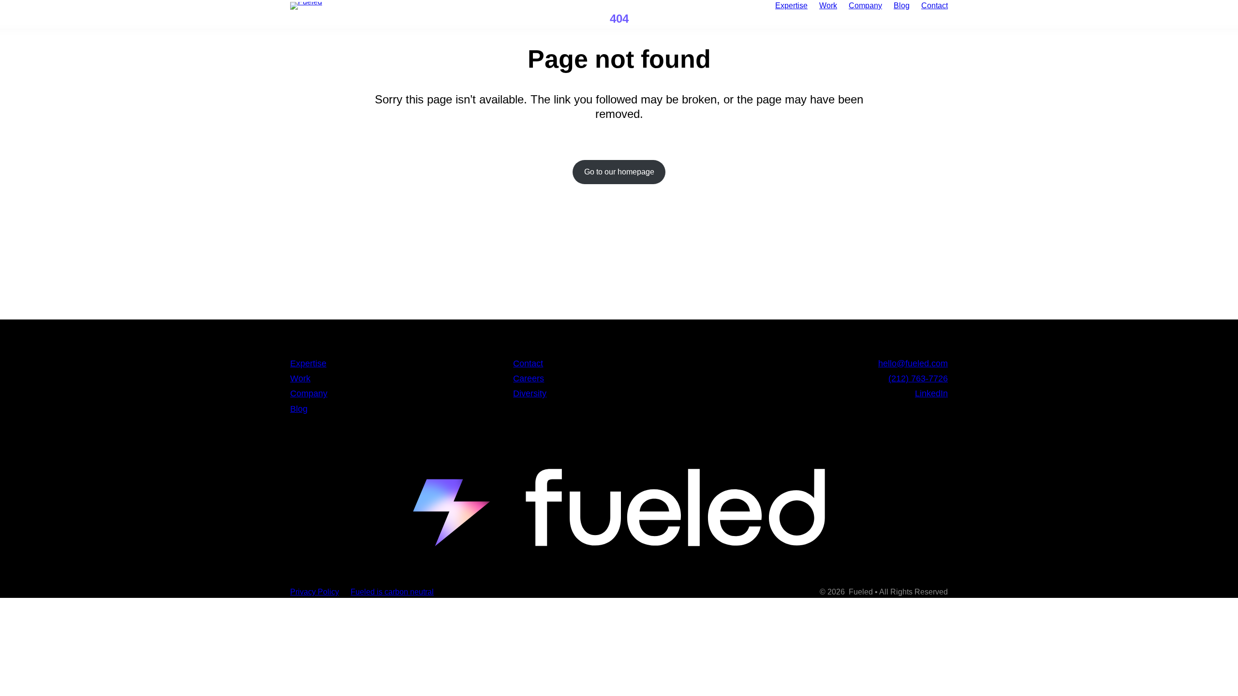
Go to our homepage (619, 172)
